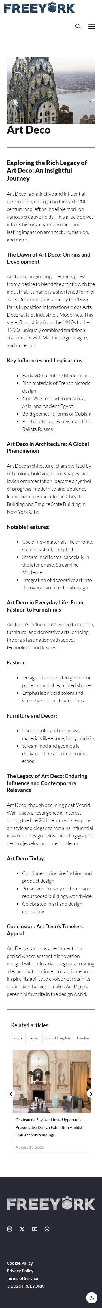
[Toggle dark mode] (91, 1297)
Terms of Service (22, 1278)
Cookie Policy (20, 1263)
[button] (77, 26)
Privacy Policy (20, 1270)
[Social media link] (9, 1229)
